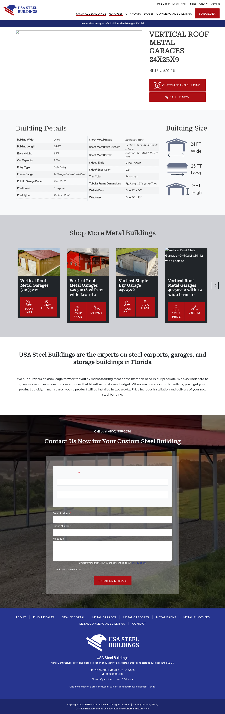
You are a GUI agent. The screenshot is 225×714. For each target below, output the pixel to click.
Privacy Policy (150, 704)
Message (58, 538)
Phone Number (61, 526)
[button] (215, 285)
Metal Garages (96, 23)
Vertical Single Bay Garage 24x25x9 (133, 285)
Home (84, 23)
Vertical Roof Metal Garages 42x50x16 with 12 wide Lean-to (86, 288)
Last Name (63, 501)
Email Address (62, 513)
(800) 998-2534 (114, 674)
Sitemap (137, 704)
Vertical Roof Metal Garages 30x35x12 (34, 285)
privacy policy (138, 562)
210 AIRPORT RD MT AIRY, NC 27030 (114, 670)
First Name (63, 488)
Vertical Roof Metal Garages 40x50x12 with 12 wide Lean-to (185, 288)
